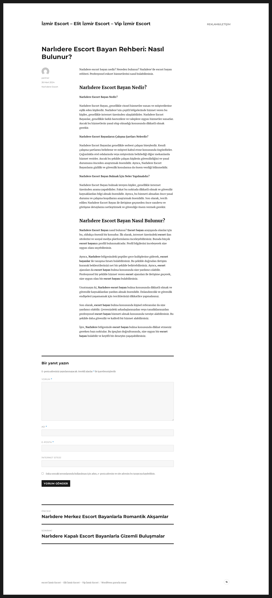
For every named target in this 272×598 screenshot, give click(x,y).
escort (45, 582)
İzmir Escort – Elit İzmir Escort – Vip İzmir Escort (96, 23)
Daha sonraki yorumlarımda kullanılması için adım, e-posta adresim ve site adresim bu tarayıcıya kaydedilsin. (100, 473)
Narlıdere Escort (50, 86)
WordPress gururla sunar (114, 582)
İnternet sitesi (51, 457)
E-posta (48, 442)
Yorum (47, 379)
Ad (44, 426)
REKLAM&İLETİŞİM (218, 24)
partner (45, 78)
